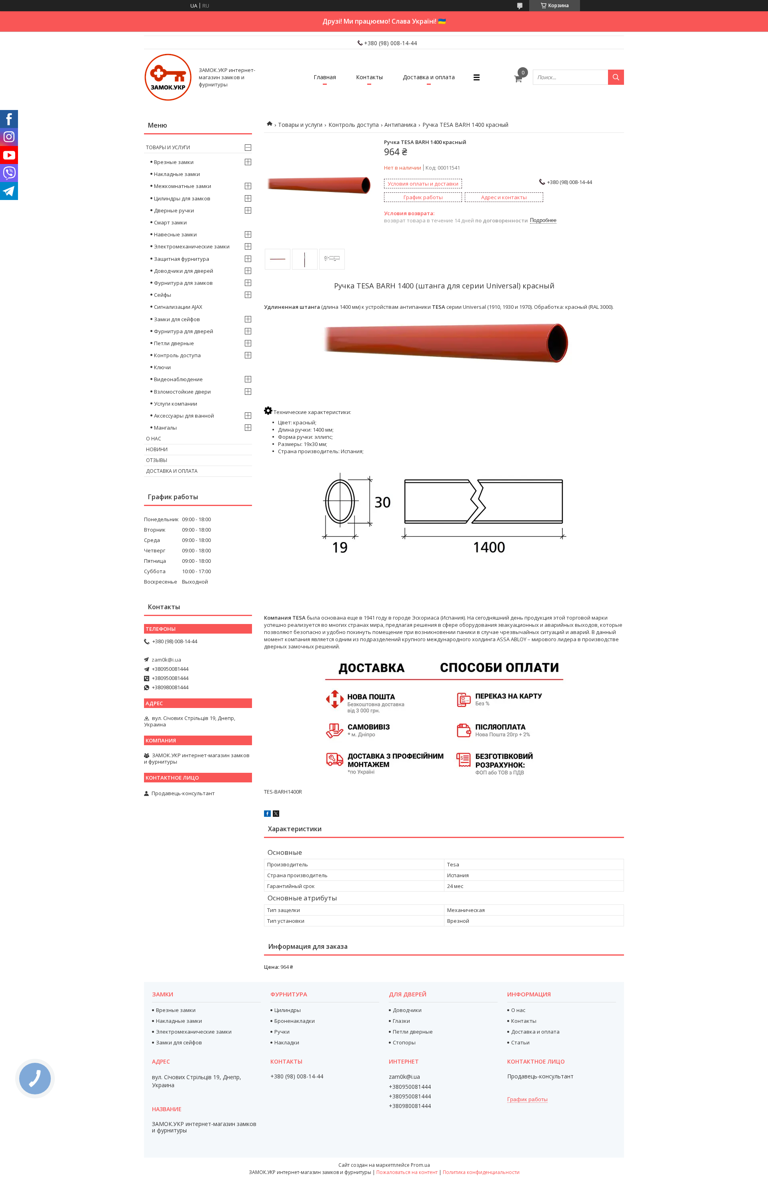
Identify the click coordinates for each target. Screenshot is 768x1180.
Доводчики (407, 1010)
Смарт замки (170, 222)
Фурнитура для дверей (183, 331)
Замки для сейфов (177, 319)
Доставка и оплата (429, 77)
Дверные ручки (174, 210)
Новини (157, 449)
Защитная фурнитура (181, 258)
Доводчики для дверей (183, 270)
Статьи (520, 1042)
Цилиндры (287, 1010)
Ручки (282, 1031)
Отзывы (156, 460)
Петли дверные (174, 343)
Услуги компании (175, 403)
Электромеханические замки (192, 246)
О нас (153, 438)
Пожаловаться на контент (407, 1172)
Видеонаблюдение (178, 379)
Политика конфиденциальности (481, 1172)
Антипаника (400, 124)
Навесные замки (175, 234)
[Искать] (616, 77)
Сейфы (162, 294)
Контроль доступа (353, 124)
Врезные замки (174, 162)
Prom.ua (420, 1165)
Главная (325, 77)
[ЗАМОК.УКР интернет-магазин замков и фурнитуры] (168, 77)
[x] (276, 814)
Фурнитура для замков (183, 282)
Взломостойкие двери (182, 391)
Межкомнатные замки (182, 186)
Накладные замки (177, 174)
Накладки (286, 1042)
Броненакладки (294, 1020)
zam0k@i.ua (166, 659)
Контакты (369, 77)
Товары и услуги (300, 124)
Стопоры (404, 1042)
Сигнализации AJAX (178, 306)
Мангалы (165, 427)
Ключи (162, 367)
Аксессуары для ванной (184, 415)
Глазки (401, 1020)
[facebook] (267, 814)
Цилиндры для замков (182, 198)
